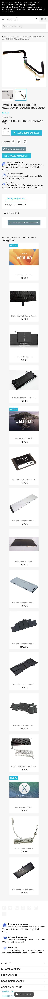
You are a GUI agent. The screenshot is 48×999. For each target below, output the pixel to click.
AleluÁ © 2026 (8, 991)
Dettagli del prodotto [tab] (16, 198)
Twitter (10, 908)
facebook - (6, 996)
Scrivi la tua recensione (15, 149)
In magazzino (11, 204)
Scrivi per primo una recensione (25, 222)
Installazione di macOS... (24, 439)
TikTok (4, 914)
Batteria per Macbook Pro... (24, 725)
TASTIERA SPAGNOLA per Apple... (24, 316)
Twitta (19, 141)
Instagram (36, 908)
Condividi (13, 141)
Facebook (4, 908)
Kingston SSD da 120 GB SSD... (24, 480)
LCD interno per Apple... (24, 562)
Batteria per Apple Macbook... (24, 521)
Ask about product (16, 155)
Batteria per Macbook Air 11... (24, 684)
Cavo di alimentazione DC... (24, 848)
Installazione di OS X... (24, 807)
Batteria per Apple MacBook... (24, 398)
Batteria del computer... (24, 357)
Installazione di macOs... (24, 275)
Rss (17, 908)
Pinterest (25, 141)
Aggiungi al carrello (26, 132)
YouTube (23, 908)
